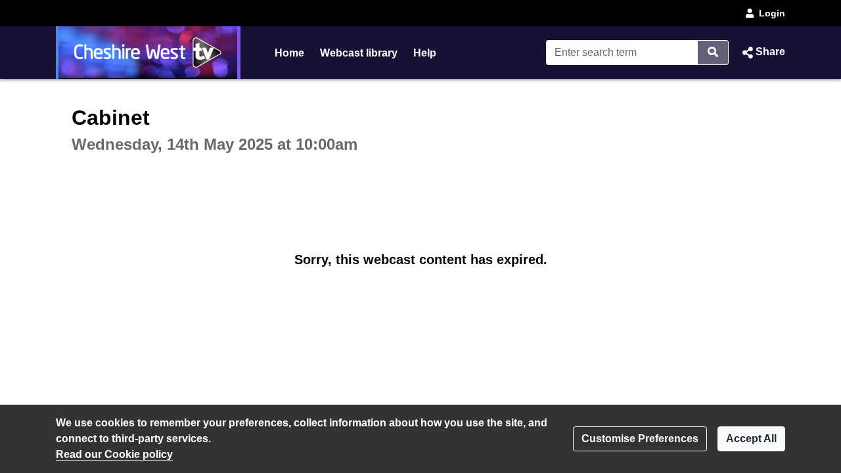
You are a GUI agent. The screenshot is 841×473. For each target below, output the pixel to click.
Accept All (751, 438)
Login (772, 13)
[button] (762, 52)
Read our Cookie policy (114, 454)
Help (424, 52)
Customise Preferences (639, 438)
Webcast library (359, 52)
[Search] (713, 52)
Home (289, 52)
